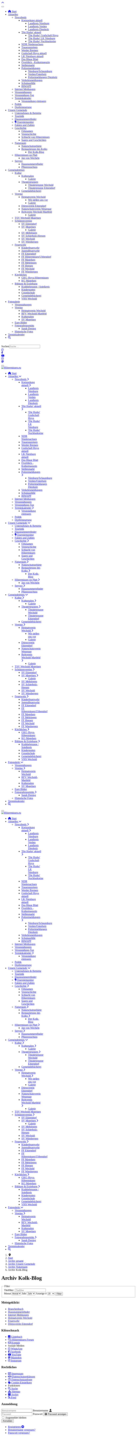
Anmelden (7, 1421)
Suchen (5, 346)
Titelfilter (9, 1290)
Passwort (37, 1414)
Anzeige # (41, 1293)
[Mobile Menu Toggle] (2, 6)
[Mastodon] (2, 361)
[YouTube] (2, 355)
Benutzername (40, 1410)
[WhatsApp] (2, 349)
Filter (59, 1294)
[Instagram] (2, 358)
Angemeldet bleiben (15, 1417)
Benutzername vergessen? (21, 1429)
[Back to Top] (2, 2)
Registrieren (14, 1426)
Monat (7, 1293)
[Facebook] (2, 352)
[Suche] (9, 337)
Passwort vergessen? (19, 1432)
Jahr (24, 1293)
